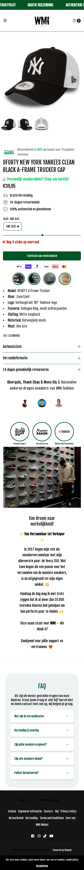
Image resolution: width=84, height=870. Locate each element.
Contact (48, 811)
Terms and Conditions (52, 818)
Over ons (70, 818)
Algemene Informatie (30, 811)
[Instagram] (39, 836)
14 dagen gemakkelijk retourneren (26, 370)
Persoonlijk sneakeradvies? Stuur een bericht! (37, 179)
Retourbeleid (16, 818)
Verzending (31, 818)
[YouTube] (51, 836)
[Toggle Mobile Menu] (7, 20)
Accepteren (42, 866)
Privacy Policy (68, 811)
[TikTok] (45, 836)
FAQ (57, 811)
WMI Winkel (42, 824)
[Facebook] (32, 836)
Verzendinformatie (15, 358)
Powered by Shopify (62, 850)
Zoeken (12, 811)
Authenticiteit (12, 347)
